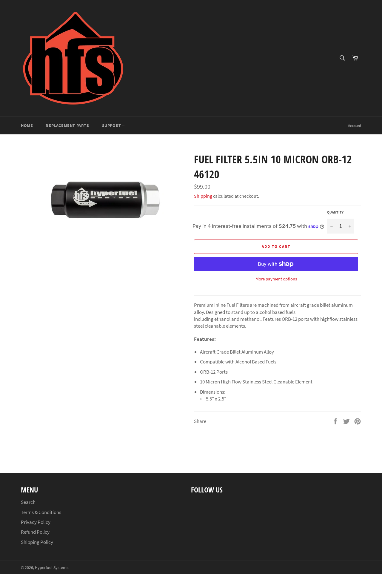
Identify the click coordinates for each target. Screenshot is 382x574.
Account (354, 125)
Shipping (203, 196)
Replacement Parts (67, 125)
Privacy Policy (35, 522)
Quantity (335, 212)
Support (112, 125)
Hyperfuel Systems (51, 567)
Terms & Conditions (41, 512)
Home (27, 125)
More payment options (276, 279)
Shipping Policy (37, 542)
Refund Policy (35, 532)
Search (28, 502)
